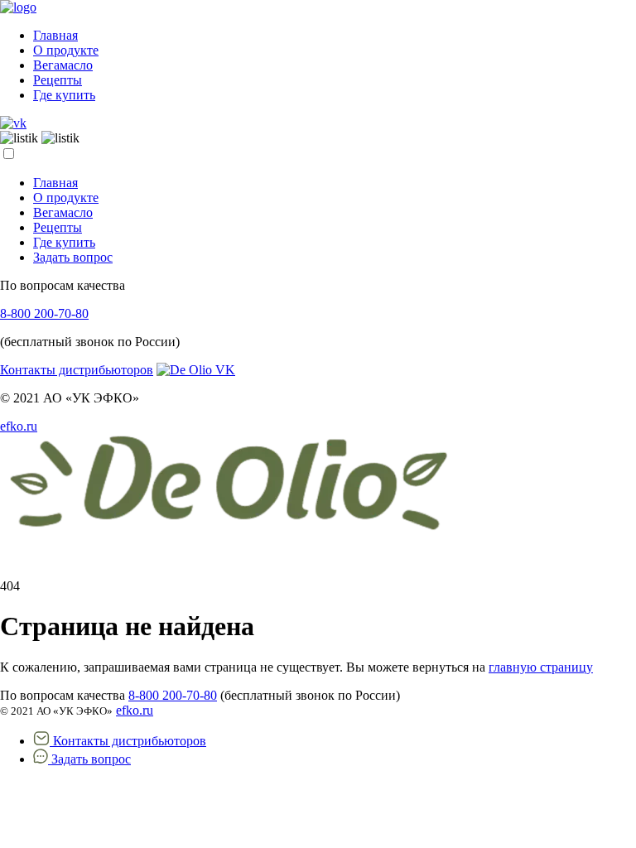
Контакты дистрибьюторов (76, 370)
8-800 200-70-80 (44, 313)
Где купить (64, 95)
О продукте (66, 50)
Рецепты (57, 80)
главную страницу (541, 667)
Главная (55, 35)
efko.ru (18, 426)
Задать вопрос (73, 257)
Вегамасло (63, 65)
